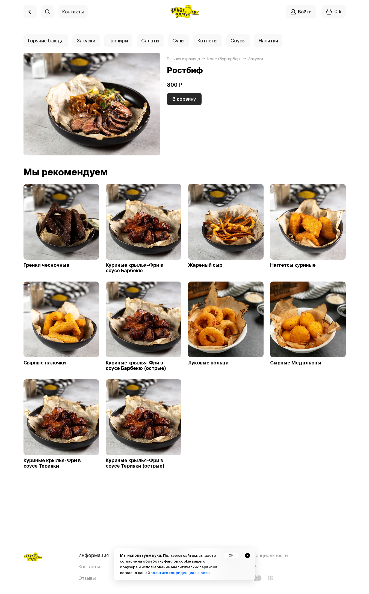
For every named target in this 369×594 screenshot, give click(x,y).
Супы (178, 41)
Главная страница (183, 58)
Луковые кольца (208, 363)
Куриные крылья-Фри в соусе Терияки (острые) (135, 463)
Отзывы (87, 578)
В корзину (184, 99)
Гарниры (118, 41)
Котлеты (207, 41)
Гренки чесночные (46, 265)
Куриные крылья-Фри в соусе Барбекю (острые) (136, 365)
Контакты (89, 566)
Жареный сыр (205, 265)
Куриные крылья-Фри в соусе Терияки (52, 463)
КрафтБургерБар (223, 58)
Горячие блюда (46, 41)
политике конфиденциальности (179, 572)
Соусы (238, 41)
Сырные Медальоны (295, 363)
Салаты (150, 41)
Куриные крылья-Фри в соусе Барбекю (134, 267)
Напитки (268, 41)
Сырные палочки (44, 363)
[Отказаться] (247, 555)
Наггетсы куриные (293, 265)
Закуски (86, 41)
